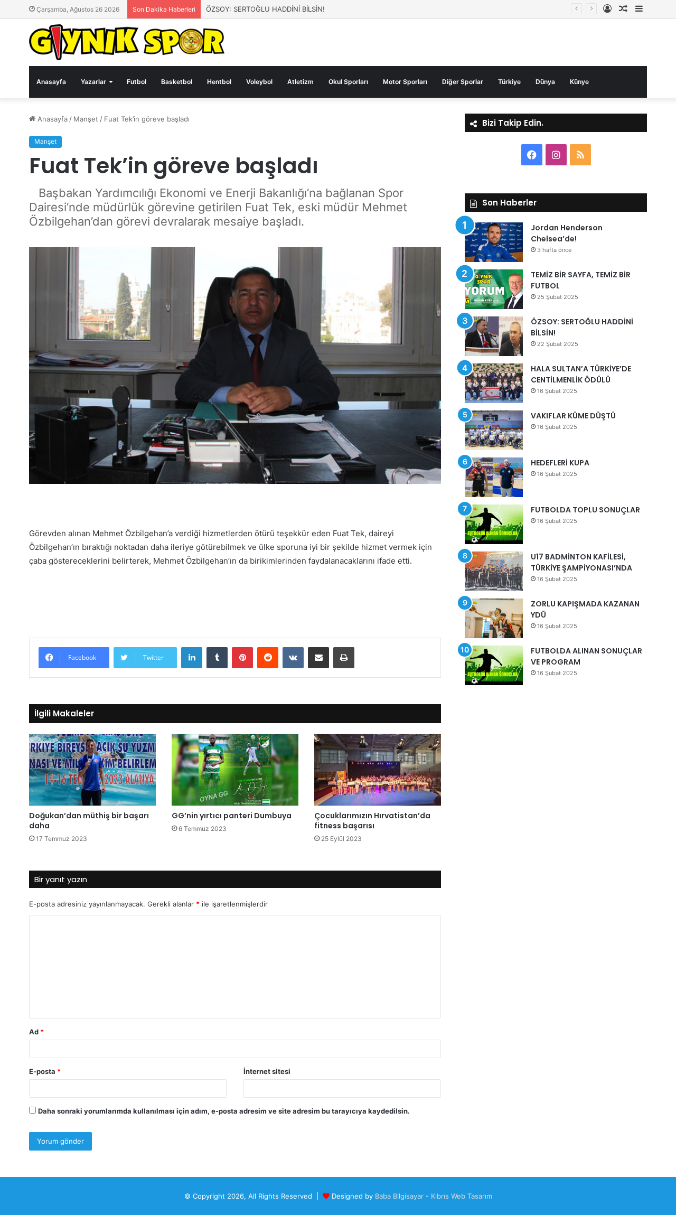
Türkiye (509, 82)
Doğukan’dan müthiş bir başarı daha (89, 820)
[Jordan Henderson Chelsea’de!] (494, 242)
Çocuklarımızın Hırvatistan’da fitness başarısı (372, 820)
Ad (36, 1031)
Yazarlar (93, 82)
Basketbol (176, 82)
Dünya (545, 82)
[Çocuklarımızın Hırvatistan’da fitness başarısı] (377, 769)
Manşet (85, 119)
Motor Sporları (405, 82)
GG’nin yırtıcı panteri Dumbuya (232, 815)
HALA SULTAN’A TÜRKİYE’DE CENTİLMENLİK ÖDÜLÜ (581, 374)
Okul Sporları (348, 82)
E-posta (45, 1071)
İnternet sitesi (266, 1071)
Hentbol (219, 82)
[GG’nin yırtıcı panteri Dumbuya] (235, 769)
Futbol (136, 82)
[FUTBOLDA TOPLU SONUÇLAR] (494, 524)
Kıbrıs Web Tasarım (461, 1196)
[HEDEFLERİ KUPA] (494, 477)
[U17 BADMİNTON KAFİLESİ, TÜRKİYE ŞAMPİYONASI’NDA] (494, 571)
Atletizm (300, 82)
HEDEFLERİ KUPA (560, 462)
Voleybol (259, 82)
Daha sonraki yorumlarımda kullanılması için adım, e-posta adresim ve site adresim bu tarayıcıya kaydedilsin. (224, 1111)
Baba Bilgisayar (399, 1196)
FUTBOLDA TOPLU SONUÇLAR (585, 509)
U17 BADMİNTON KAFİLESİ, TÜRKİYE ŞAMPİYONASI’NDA (581, 562)
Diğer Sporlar (462, 82)
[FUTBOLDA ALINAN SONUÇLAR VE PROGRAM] (494, 665)
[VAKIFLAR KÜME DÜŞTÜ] (494, 430)
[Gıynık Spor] (126, 42)
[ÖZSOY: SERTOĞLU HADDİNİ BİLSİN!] (494, 336)
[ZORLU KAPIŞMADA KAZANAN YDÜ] (494, 618)
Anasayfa (51, 82)
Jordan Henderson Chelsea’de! (567, 233)
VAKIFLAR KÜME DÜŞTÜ (573, 415)
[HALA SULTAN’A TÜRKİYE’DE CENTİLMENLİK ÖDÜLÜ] (494, 383)
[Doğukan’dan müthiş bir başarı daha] (92, 769)
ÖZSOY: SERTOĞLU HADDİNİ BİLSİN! (265, 9)
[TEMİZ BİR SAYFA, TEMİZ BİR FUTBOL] (494, 289)
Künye (579, 82)
